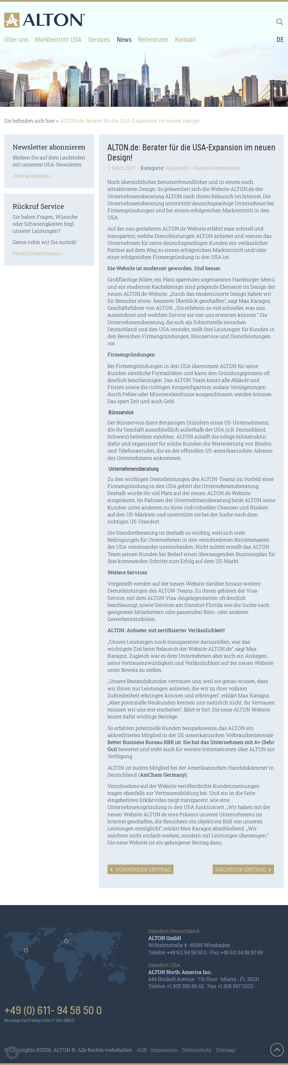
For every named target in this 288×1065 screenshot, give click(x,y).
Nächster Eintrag (241, 869)
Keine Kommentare (217, 167)
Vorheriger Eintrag (142, 869)
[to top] (277, 1050)
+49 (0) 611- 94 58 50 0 (53, 1010)
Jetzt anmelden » (32, 175)
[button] (12, 1052)
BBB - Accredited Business (241, 1013)
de (280, 40)
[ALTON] (44, 20)
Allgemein (177, 167)
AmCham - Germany (176, 1012)
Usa (26, 952)
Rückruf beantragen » (38, 253)
